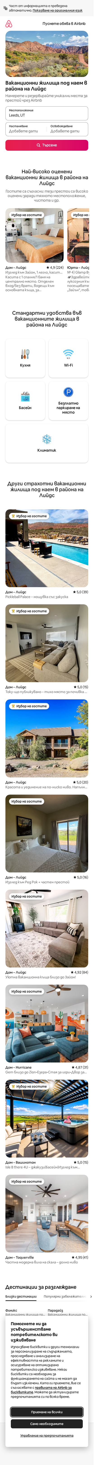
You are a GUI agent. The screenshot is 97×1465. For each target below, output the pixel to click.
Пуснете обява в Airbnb (64, 23)
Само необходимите (46, 1424)
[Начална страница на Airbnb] (8, 24)
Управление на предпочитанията (47, 1436)
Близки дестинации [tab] (21, 1296)
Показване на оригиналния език (58, 10)
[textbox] (26, 131)
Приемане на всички (46, 1412)
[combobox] (47, 115)
